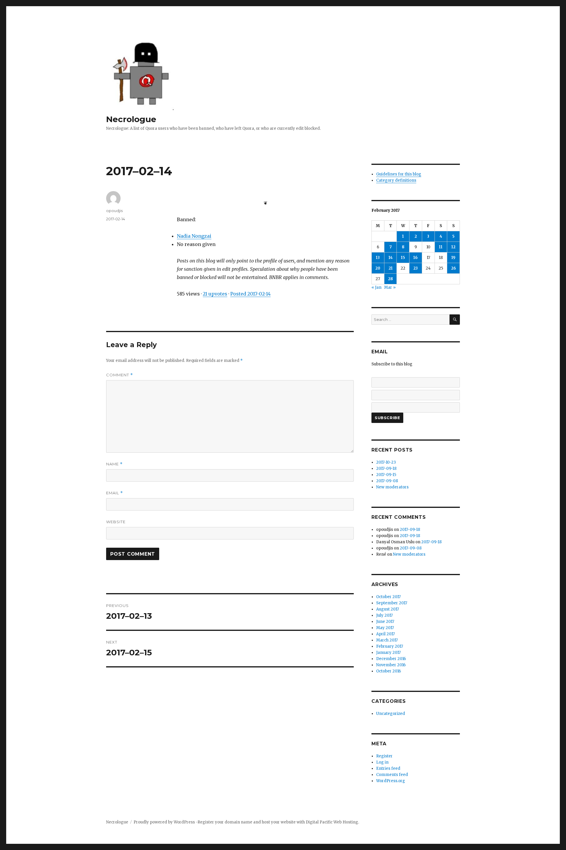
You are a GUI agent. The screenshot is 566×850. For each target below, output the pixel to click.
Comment (119, 375)
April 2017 (385, 633)
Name (114, 464)
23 (415, 268)
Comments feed (392, 774)
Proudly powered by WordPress (165, 822)
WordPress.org (390, 780)
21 (391, 268)
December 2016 (391, 658)
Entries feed (388, 768)
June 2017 (385, 621)
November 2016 (391, 664)
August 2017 (387, 609)
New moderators (392, 487)
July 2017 (384, 615)
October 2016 (388, 671)
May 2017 (385, 627)
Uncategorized (390, 713)
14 (391, 257)
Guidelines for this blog (398, 174)
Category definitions (396, 180)
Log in (382, 762)
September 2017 (391, 602)
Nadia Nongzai (194, 236)
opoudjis (114, 210)
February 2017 (389, 646)
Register (384, 756)
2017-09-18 (386, 468)
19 (453, 257)
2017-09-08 (387, 480)
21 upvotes (215, 294)
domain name (238, 822)
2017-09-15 (386, 474)
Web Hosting (345, 822)
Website (116, 521)
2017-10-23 (386, 462)
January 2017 (388, 652)
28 (390, 278)
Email (114, 492)
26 (453, 268)
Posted (250, 294)
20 (377, 268)
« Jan (376, 287)
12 (453, 247)
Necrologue (131, 119)
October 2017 (388, 596)
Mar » (390, 287)
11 (440, 247)
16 (415, 257)
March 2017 (387, 640)
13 (378, 257)
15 (403, 257)
